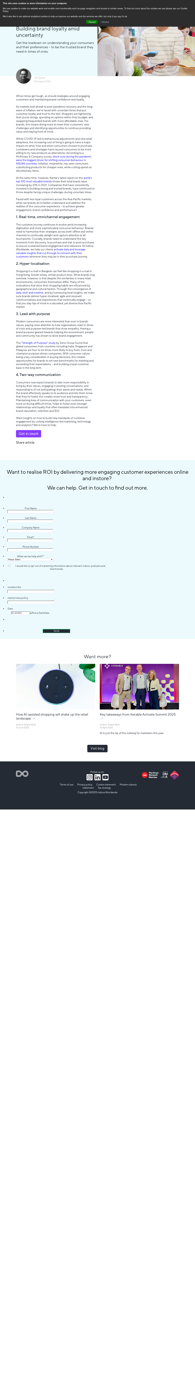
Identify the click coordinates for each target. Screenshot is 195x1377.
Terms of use (66, 784)
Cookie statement (106, 784)
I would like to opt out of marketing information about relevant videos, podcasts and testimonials (60, 567)
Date (10, 608)
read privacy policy (18, 597)
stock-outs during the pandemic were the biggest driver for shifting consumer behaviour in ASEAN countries (54, 160)
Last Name (30, 518)
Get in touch (28, 434)
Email (30, 537)
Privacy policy (84, 784)
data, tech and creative (29, 292)
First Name (31, 508)
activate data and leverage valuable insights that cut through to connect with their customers (50, 253)
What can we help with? (30, 556)
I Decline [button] (105, 21)
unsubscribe (14, 587)
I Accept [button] (92, 21)
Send (56, 630)
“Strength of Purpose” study (38, 343)
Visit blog (97, 748)
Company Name (30, 527)
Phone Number (30, 546)
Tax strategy (104, 787)
